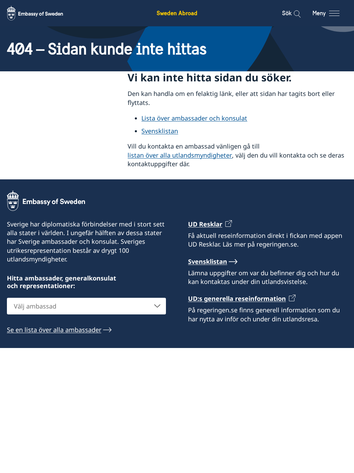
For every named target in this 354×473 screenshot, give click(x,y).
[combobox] (86, 306)
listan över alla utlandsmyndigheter (180, 155)
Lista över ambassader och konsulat (194, 118)
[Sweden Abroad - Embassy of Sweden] (41, 13)
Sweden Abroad (177, 13)
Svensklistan (159, 131)
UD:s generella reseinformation (237, 298)
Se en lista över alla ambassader (54, 329)
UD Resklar (205, 224)
